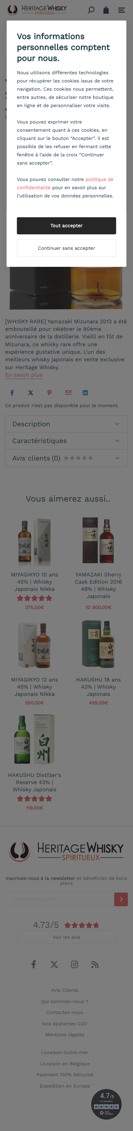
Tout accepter (66, 226)
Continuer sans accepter (66, 248)
